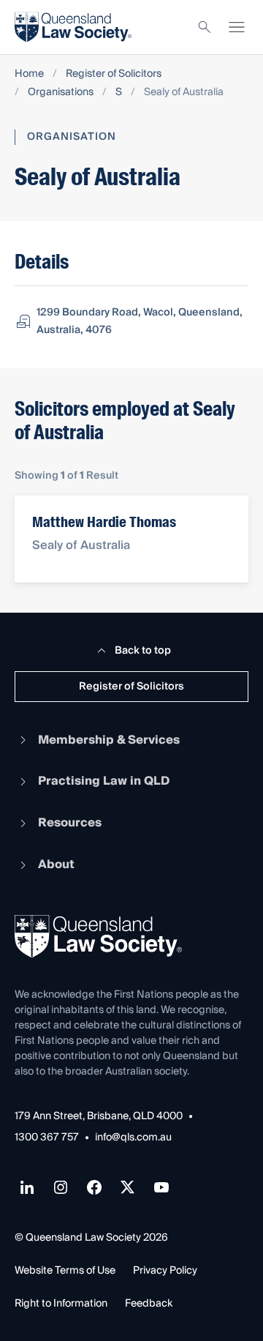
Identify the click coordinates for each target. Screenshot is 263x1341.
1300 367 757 (47, 1138)
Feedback (148, 1303)
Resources (70, 823)
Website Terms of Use (65, 1271)
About (56, 864)
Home (29, 74)
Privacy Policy (165, 1271)
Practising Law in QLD (103, 781)
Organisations (61, 92)
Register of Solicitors (113, 74)
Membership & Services (109, 740)
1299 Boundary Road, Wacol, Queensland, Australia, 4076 (140, 321)
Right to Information (61, 1303)
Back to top (143, 651)
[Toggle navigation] (236, 27)
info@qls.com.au (133, 1138)
